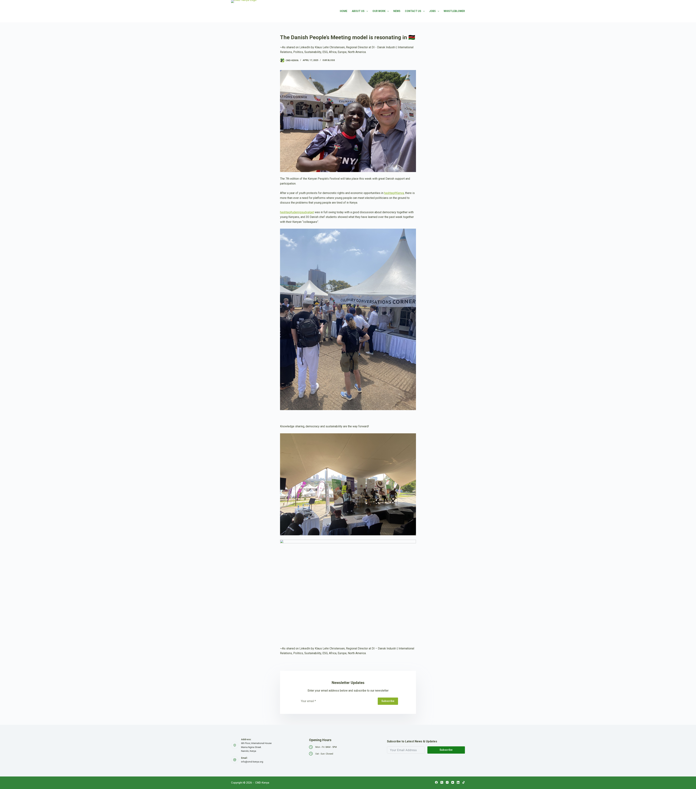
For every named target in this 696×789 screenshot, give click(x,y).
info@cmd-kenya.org (252, 761)
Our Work (379, 11)
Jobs (432, 11)
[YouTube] (452, 782)
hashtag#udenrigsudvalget (297, 212)
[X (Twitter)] (441, 782)
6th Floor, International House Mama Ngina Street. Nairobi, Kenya (256, 747)
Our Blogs (328, 60)
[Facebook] (436, 782)
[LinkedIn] (458, 782)
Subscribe (387, 701)
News (396, 11)
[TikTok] (463, 782)
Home (343, 11)
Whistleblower (454, 11)
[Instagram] (447, 782)
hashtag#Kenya (394, 193)
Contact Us (413, 11)
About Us (358, 11)
